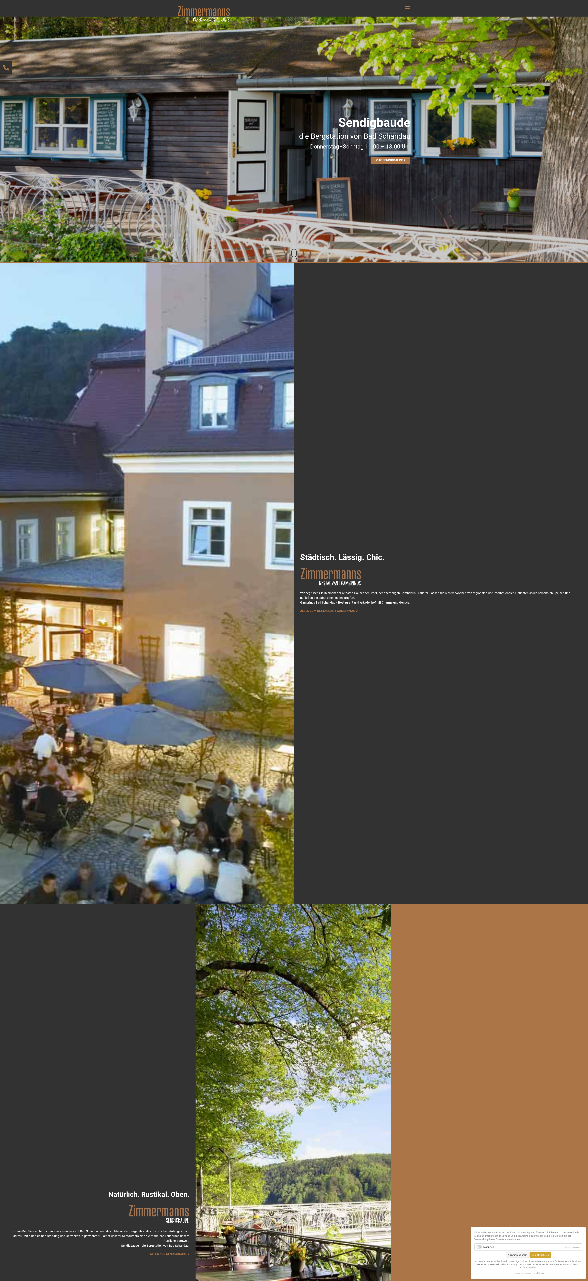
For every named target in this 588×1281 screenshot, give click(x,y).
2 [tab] (296, 259)
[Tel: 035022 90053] (6, 67)
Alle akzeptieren (540, 1255)
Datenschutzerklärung (534, 1273)
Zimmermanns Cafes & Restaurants (204, 14)
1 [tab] (291, 259)
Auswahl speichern (517, 1255)
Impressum (518, 1273)
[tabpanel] (294, 139)
